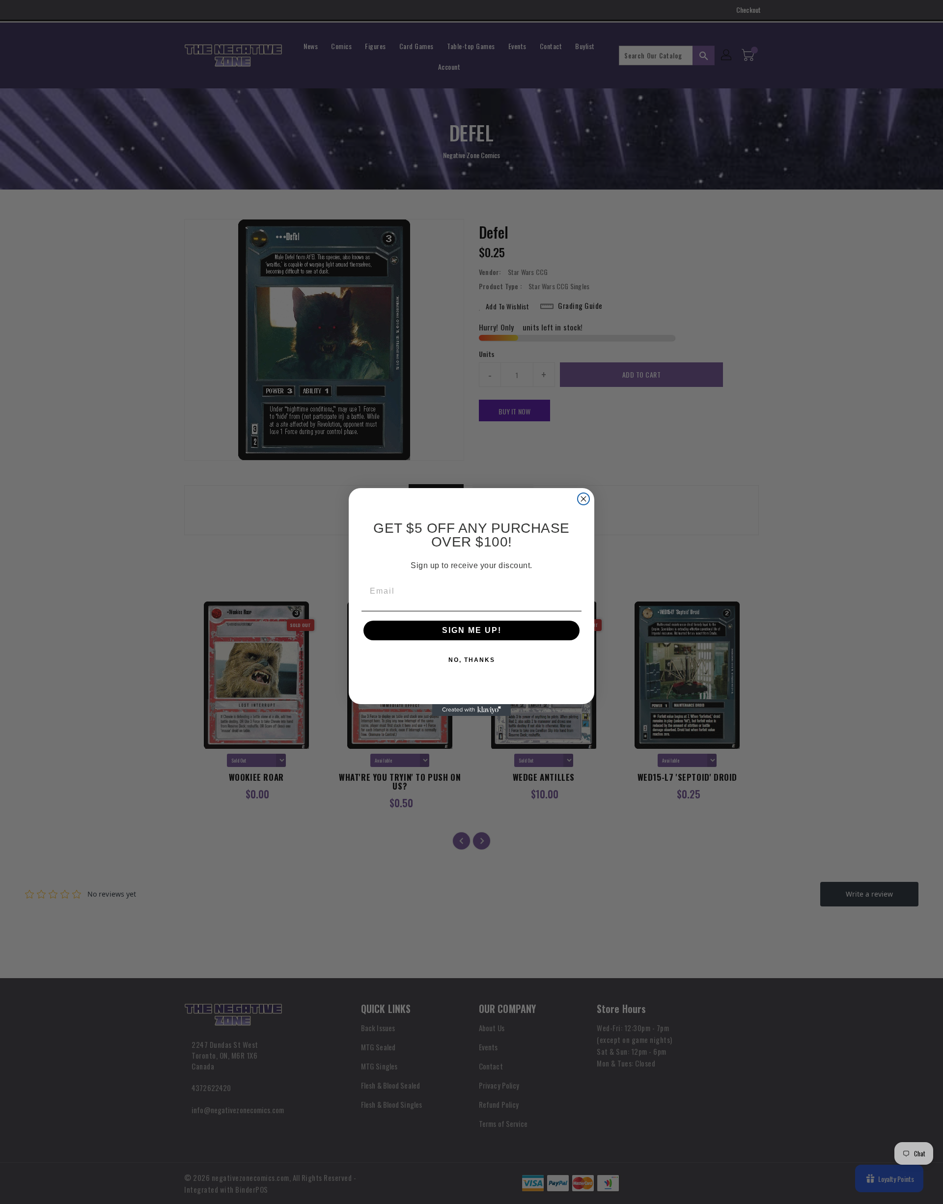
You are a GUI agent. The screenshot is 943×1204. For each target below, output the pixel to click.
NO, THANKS (471, 660)
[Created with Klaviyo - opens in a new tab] (471, 710)
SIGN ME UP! (471, 630)
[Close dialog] (583, 499)
